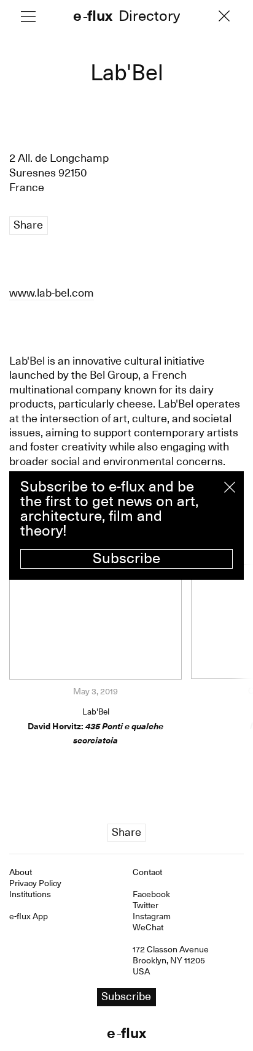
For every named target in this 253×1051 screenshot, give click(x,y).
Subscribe (126, 558)
